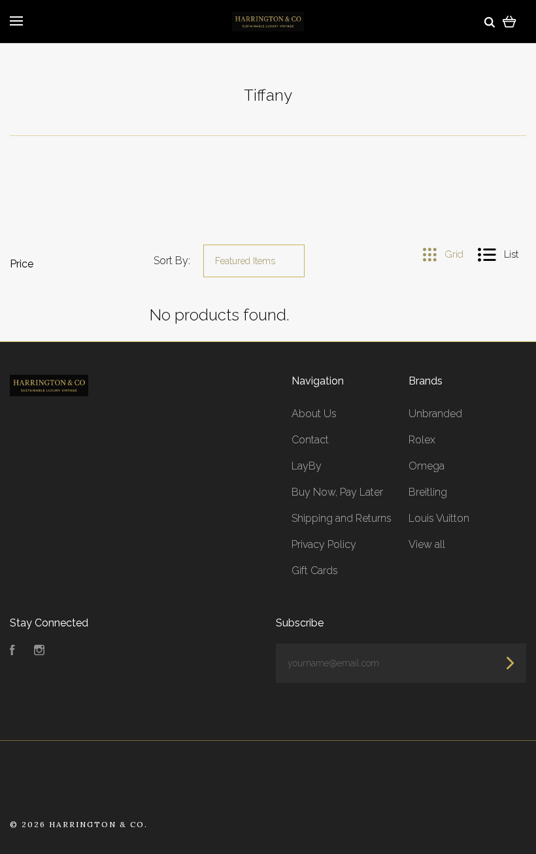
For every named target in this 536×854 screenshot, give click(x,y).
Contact (310, 440)
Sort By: (172, 260)
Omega (426, 466)
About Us (314, 413)
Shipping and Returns (342, 518)
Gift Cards (315, 570)
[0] (509, 21)
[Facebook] (12, 651)
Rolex (422, 440)
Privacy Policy (324, 544)
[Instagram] (39, 651)
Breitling (428, 492)
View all (427, 544)
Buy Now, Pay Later (337, 492)
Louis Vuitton (439, 518)
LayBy (307, 466)
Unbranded (435, 413)
